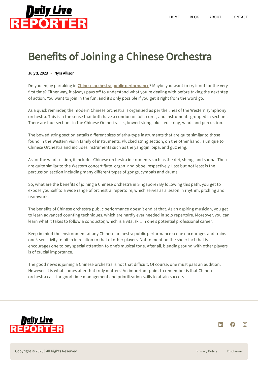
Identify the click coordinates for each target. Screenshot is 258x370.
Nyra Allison (64, 73)
